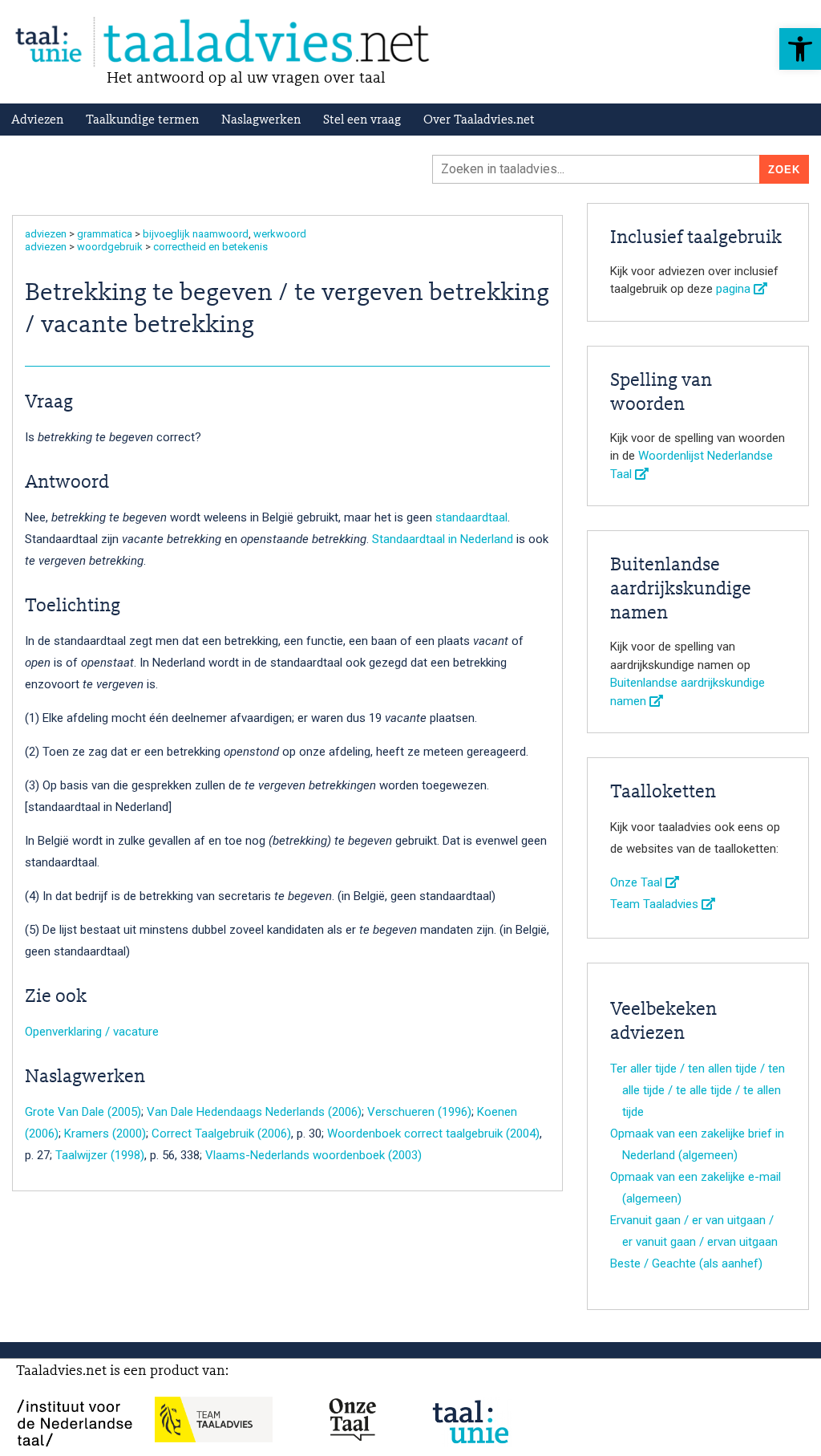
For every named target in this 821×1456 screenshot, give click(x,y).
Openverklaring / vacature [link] (92, 1031)
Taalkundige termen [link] (142, 120)
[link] (800, 49)
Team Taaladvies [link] (656, 904)
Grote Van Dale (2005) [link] (83, 1112)
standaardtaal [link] (471, 517)
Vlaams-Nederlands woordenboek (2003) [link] (313, 1155)
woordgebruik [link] (110, 247)
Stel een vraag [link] (362, 120)
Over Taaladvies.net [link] (479, 120)
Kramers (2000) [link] (105, 1133)
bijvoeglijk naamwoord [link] (196, 234)
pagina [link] (735, 289)
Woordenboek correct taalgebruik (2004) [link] (433, 1133)
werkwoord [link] (279, 234)
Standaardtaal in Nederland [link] (442, 539)
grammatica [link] (104, 234)
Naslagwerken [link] (261, 120)
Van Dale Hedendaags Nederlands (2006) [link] (254, 1112)
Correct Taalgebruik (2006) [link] (221, 1133)
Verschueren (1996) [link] (419, 1112)
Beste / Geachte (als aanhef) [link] (686, 1263)
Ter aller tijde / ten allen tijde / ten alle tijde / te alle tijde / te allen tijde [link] (697, 1090)
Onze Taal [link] (637, 882)
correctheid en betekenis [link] (210, 247)
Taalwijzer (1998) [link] (99, 1155)
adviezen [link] (46, 234)
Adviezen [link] (37, 120)
